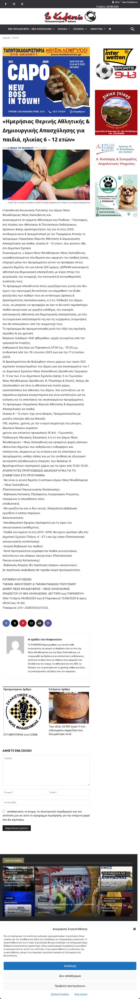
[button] (134, 929)
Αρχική (6, 37)
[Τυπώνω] (39, 623)
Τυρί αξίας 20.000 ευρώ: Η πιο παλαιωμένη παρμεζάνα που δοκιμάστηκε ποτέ (67, 730)
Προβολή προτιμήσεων (70, 986)
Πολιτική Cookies (60, 994)
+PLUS (15, 37)
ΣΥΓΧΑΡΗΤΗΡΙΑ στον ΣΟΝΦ (20, 734)
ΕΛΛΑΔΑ (9, 898)
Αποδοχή (70, 966)
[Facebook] (6, 4)
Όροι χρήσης (81, 994)
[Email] (31, 623)
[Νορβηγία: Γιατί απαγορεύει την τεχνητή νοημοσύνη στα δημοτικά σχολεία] (67, 891)
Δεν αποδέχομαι (70, 976)
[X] (22, 4)
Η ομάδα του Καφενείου (20, 148)
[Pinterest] (23, 623)
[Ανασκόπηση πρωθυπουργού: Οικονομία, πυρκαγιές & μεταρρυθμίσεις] (18, 904)
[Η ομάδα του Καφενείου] (15, 655)
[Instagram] (14, 4)
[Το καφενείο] (70, 16)
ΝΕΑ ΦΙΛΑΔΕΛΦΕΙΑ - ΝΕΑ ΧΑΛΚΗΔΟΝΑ (16, 872)
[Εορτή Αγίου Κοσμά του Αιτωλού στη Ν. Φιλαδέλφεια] (116, 904)
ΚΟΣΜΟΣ (43, 900)
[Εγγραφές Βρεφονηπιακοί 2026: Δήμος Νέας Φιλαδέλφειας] (116, 878)
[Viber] (48, 623)
